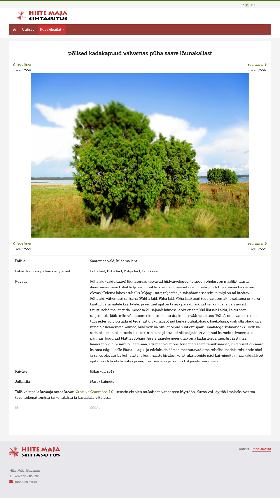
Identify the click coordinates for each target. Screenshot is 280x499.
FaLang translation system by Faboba (27, 429)
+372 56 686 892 (27, 476)
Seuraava (255, 65)
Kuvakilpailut (51, 30)
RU (253, 5)
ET (242, 5)
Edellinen (24, 65)
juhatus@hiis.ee (26, 481)
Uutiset (28, 30)
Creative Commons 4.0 (94, 392)
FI (247, 5)
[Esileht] (42, 19)
